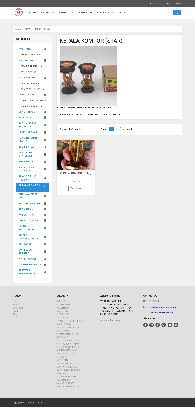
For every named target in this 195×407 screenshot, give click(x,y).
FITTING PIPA (32, 60)
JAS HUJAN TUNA (32, 203)
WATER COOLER (32, 259)
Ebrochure (85, 12)
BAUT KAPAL (32, 147)
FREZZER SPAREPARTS (32, 272)
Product (65, 12)
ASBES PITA (32, 215)
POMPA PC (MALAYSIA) (33, 89)
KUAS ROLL (32, 209)
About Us (47, 12)
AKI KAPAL (32, 244)
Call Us (76, 181)
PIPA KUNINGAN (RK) (31, 66)
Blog (159, 3)
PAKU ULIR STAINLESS (32, 154)
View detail (75, 188)
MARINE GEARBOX (32, 264)
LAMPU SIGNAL (32, 132)
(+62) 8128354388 (174, 3)
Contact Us (150, 3)
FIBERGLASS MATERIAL (32, 169)
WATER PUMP (32, 77)
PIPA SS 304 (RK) (30, 72)
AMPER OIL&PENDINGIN (32, 237)
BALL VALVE (32, 117)
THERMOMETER (32, 220)
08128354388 (154, 301)
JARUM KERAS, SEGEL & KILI (32, 125)
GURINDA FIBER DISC (32, 196)
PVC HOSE (32, 49)
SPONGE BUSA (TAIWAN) (32, 178)
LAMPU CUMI (32, 95)
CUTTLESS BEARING (32, 252)
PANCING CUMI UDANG (32, 140)
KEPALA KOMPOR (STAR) (32, 187)
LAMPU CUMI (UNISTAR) (33, 100)
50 (123, 129)
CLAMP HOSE (32, 112)
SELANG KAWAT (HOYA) (32, 55)
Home (33, 12)
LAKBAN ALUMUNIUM (32, 228)
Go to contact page (110, 320)
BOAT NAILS (32, 161)
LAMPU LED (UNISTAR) (32, 106)
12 (111, 129)
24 (117, 129)
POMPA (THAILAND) (31, 83)
